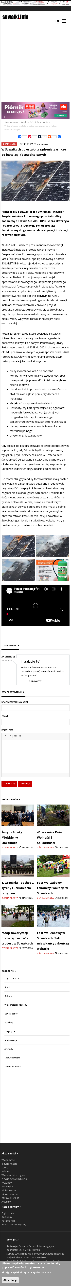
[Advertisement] (35, 64)
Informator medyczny (13, 1224)
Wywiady (9, 1022)
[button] (5, 736)
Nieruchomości (12, 1058)
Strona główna (11, 122)
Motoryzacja (10, 1040)
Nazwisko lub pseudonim (14, 701)
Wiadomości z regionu (15, 1005)
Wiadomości (27, 122)
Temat (4, 716)
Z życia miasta (41, 122)
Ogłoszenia (7, 1213)
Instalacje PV (30, 661)
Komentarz (7, 730)
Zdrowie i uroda (12, 1066)
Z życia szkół (11, 1014)
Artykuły (8, 1049)
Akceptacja (10, 1280)
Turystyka (9, 1031)
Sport (7, 987)
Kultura (8, 996)
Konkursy (6, 1216)
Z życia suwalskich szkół (14, 1178)
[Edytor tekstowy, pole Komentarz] (35, 760)
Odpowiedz (35, 681)
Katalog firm (8, 1220)
